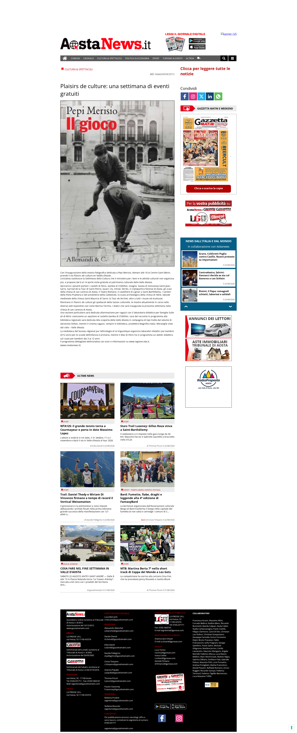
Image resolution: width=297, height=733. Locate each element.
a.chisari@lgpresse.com (171, 641)
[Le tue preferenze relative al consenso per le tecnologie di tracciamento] (292, 728)
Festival (157, 490)
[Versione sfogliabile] (175, 42)
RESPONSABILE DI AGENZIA (167, 635)
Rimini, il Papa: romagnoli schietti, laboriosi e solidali (214, 293)
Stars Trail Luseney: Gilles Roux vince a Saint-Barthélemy (146, 427)
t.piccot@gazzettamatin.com (117, 681)
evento (148, 490)
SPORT (156, 58)
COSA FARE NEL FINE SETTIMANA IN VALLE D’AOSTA (84, 570)
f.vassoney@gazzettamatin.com (119, 689)
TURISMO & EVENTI (173, 58)
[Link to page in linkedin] (210, 96)
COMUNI (75, 58)
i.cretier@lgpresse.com (165, 658)
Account (158, 646)
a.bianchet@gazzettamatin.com (118, 630)
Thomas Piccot (155, 445)
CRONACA (88, 58)
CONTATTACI (110, 713)
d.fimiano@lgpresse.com (166, 663)
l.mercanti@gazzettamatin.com (118, 619)
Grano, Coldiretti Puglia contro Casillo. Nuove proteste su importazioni (217, 256)
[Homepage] (65, 58)
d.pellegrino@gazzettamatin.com (119, 655)
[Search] (223, 58)
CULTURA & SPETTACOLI (109, 58)
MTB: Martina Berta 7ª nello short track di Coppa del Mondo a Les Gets (145, 570)
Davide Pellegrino (94, 519)
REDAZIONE (72, 674)
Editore (70, 633)
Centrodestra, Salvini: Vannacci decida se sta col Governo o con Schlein (214, 275)
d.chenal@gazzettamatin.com (118, 639)
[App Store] (197, 47)
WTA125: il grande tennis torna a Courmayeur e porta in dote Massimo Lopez (86, 429)
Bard (143, 519)
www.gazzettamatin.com (78, 628)
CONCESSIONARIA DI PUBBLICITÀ (170, 612)
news (158, 74)
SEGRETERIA (110, 694)
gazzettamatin (95, 590)
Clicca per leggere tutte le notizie (205, 71)
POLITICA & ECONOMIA (137, 58)
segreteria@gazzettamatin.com (85, 683)
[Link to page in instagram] (193, 96)
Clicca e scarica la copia (208, 188)
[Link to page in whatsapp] (218, 96)
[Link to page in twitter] (201, 96)
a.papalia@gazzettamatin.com (118, 672)
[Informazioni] (199, 58)
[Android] (197, 40)
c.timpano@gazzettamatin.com (118, 664)
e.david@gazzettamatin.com (117, 647)
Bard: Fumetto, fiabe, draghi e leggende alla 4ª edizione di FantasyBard (141, 498)
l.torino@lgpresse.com (165, 652)
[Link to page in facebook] (185, 96)
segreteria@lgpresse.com (172, 630)
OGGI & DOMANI (70, 564)
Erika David (97, 445)
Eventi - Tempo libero (133, 490)
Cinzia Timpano (155, 519)
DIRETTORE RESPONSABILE (116, 613)
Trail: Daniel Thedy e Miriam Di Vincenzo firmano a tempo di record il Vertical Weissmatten (86, 498)
